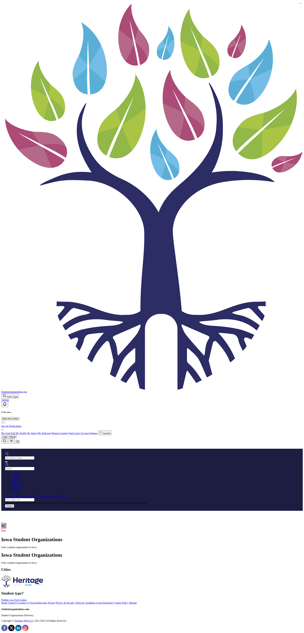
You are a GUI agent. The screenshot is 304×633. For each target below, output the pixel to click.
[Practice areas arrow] (6, 461)
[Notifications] (4, 404)
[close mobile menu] (17, 442)
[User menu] (2, 429)
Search (9, 506)
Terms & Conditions (85, 602)
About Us (13, 602)
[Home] (152, 389)
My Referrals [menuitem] (44, 433)
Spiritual (15, 488)
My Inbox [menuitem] (32, 433)
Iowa (3, 530)
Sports (14, 491)
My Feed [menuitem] (5, 433)
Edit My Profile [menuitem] (18, 433)
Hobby (14, 482)
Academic (16, 474)
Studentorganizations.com (14, 391)
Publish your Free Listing (14, 600)
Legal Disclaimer (104, 602)
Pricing (51, 602)
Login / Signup (9, 437)
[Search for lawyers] (4, 441)
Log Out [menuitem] (106, 433)
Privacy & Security (65, 602)
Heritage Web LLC (24, 620)
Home (4, 523)
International (17, 485)
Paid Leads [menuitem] (74, 433)
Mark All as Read (10, 419)
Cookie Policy (121, 602)
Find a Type (12, 397)
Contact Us (24, 602)
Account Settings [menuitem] (88, 433)
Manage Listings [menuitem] (59, 433)
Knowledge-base (38, 602)
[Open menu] (11, 441)
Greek (14, 479)
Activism (15, 477)
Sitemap (133, 602)
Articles (5, 400)
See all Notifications (11, 426)
